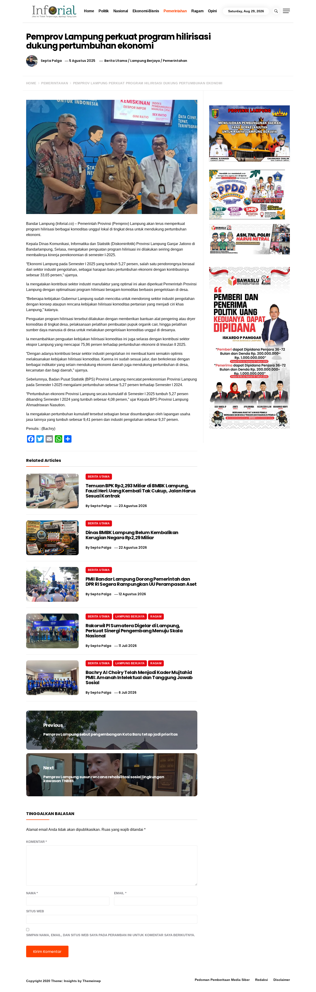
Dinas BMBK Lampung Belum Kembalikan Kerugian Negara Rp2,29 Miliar (132, 535)
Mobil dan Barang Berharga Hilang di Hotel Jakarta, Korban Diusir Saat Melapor (200, 981)
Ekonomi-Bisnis (146, 11)
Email (120, 893)
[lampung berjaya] (249, 133)
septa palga (51, 60)
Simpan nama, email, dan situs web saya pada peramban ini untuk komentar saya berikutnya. (110, 935)
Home (89, 11)
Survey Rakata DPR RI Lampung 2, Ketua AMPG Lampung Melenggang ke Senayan (264, 983)
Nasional (120, 11)
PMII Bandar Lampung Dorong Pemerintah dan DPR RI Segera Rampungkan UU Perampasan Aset (141, 581)
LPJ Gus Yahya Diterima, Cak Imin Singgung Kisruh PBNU (65, 981)
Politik (104, 11)
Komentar (36, 842)
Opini (212, 11)
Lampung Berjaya (145, 60)
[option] (58, 982)
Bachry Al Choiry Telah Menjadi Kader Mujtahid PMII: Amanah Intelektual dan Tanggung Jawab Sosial (139, 677)
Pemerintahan (175, 11)
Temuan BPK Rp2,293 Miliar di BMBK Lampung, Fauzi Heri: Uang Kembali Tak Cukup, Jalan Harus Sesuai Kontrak (141, 490)
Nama (32, 893)
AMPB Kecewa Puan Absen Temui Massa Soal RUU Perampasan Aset (132, 981)
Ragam (197, 11)
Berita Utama (115, 60)
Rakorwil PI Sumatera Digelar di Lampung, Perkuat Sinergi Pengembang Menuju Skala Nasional (134, 630)
